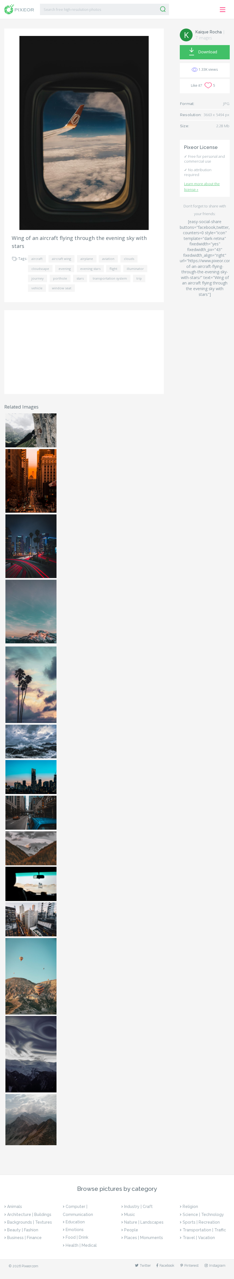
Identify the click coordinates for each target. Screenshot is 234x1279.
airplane (86, 258)
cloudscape (40, 268)
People (131, 1230)
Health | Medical (81, 1245)
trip (139, 278)
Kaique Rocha (208, 32)
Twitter (145, 1265)
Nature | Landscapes (144, 1222)
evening (64, 268)
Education (75, 1222)
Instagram (217, 1265)
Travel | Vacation (199, 1237)
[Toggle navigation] (223, 10)
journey (37, 278)
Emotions (75, 1229)
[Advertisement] (84, 352)
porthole (60, 278)
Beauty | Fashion (22, 1230)
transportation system (110, 278)
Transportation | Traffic (204, 1230)
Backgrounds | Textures (29, 1222)
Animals (14, 1206)
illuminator (135, 268)
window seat (61, 288)
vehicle (37, 288)
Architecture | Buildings (29, 1214)
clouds (129, 258)
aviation (108, 258)
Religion (190, 1206)
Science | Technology (203, 1214)
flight (113, 268)
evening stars (90, 268)
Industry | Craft (138, 1206)
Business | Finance (24, 1237)
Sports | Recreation (201, 1222)
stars (80, 278)
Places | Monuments (143, 1237)
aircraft (37, 258)
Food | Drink (77, 1237)
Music (129, 1214)
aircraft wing (61, 258)
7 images (203, 38)
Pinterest (191, 1265)
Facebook (167, 1265)
